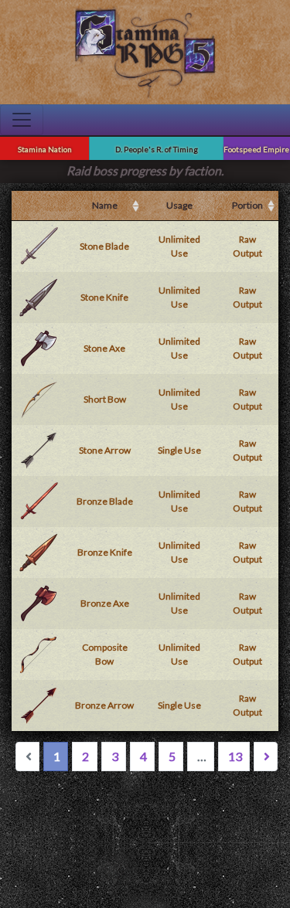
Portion (247, 205)
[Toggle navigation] (21, 119)
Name (105, 205)
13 (235, 756)
